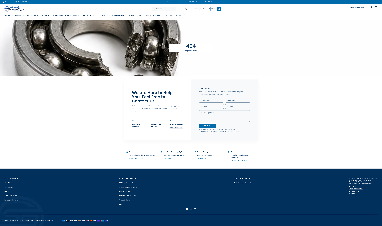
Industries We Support (242, 183)
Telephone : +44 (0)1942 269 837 (16, 2)
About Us (7, 183)
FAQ (120, 204)
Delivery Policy (124, 191)
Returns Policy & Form (127, 196)
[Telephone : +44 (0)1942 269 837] (3, 2)
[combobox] (164, 9)
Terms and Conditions (232, 131)
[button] (8, 15)
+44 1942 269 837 (176, 128)
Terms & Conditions (11, 196)
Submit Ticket (207, 126)
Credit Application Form (128, 187)
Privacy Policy (216, 131)
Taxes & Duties (125, 200)
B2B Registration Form (127, 183)
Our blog (7, 191)
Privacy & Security (11, 200)
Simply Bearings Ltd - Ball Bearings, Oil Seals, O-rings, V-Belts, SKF (32, 220)
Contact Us (8, 187)
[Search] (154, 9)
